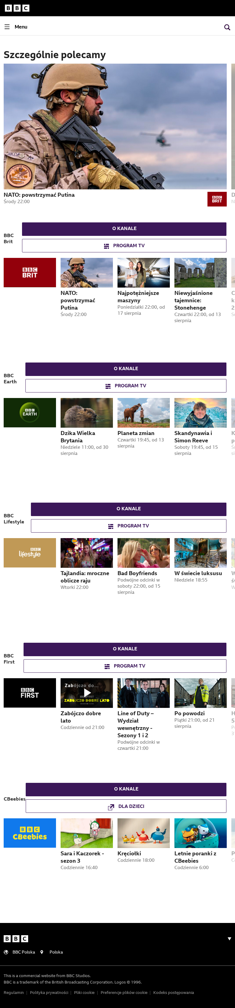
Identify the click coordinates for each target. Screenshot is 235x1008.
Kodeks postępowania (173, 993)
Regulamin (14, 993)
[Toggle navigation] (227, 939)
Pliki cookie (84, 993)
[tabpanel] (32, 305)
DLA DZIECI (130, 807)
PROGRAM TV (128, 246)
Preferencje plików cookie (124, 993)
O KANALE (124, 229)
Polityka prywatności (49, 993)
